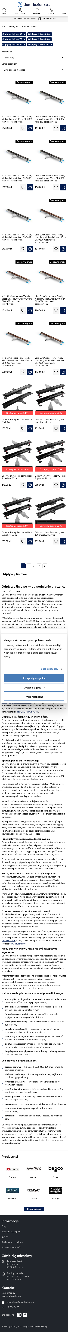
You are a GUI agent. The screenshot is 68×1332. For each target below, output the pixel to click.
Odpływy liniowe (29, 26)
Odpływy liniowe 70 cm (13, 39)
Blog (4, 1226)
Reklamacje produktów (12, 1242)
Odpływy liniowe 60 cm (39, 34)
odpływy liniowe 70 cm (27, 711)
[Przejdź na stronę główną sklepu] (34, 4)
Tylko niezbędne (34, 696)
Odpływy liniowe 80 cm (39, 39)
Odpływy (13, 26)
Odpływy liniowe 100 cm (40, 44)
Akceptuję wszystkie (34, 678)
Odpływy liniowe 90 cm (13, 44)
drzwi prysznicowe (18, 943)
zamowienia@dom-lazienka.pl (20, 1302)
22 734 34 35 (12, 1307)
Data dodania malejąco (14, 70)
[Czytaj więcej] (34, 1209)
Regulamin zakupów (11, 1231)
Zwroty (5, 1237)
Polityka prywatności (11, 1247)
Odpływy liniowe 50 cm (13, 34)
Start (4, 26)
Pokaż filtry (9, 57)
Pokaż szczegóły (49, 668)
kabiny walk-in (8, 940)
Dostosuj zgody (32, 687)
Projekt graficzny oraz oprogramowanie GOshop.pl (25, 1326)
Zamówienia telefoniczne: (34, 18)
